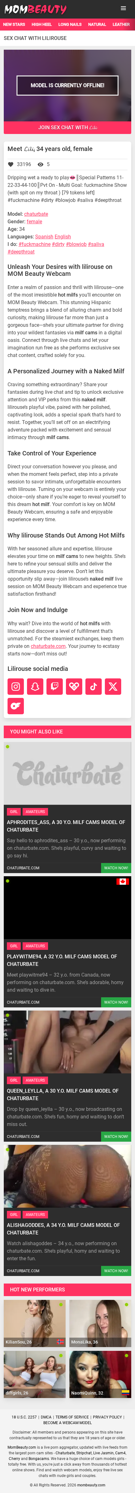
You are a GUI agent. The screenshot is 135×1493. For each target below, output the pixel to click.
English (63, 237)
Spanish (44, 237)
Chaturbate (65, 1453)
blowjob (78, 244)
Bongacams (39, 1459)
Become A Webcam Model (67, 1423)
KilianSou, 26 (19, 1342)
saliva (97, 244)
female (34, 222)
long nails (70, 24)
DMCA (46, 1417)
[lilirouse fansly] (74, 686)
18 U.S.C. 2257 (24, 1417)
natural (97, 24)
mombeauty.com (91, 1485)
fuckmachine (36, 244)
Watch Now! (116, 868)
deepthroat (23, 252)
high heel (42, 24)
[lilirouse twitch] (54, 686)
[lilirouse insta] (16, 686)
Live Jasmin (103, 1453)
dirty (60, 244)
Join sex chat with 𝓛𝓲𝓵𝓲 (67, 128)
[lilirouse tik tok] (93, 686)
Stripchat (84, 1453)
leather (121, 24)
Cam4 (120, 1453)
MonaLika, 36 (84, 1342)
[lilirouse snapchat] (35, 686)
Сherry (14, 1459)
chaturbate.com (48, 646)
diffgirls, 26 (17, 1393)
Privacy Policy (107, 1417)
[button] (123, 8)
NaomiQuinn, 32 (87, 1393)
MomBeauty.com (22, 1447)
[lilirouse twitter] (113, 686)
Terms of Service (72, 1417)
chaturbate (36, 214)
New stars (14, 24)
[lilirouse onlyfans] (16, 706)
